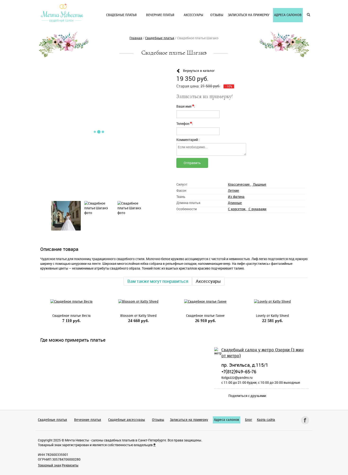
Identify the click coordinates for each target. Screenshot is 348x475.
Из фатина (236, 197)
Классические (239, 184)
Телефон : (184, 123)
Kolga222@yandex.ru (237, 377)
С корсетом (237, 209)
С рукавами (257, 209)
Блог (248, 420)
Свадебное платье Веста (66, 316)
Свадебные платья (52, 420)
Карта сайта (266, 420)
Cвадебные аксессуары (126, 420)
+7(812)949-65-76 (238, 372)
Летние (233, 190)
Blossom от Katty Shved (134, 316)
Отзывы (158, 420)
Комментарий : (188, 139)
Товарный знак (49, 465)
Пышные (259, 184)
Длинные (235, 203)
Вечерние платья (87, 420)
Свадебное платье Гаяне (200, 316)
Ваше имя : (185, 106)
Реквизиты (70, 465)
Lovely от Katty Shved (267, 316)
